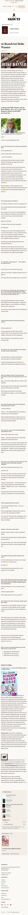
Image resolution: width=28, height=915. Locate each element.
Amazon (24, 782)
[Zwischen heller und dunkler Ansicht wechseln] (16, 6)
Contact (8, 810)
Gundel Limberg (14, 29)
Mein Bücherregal (5, 887)
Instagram (16, 655)
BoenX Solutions (15, 912)
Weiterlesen (8, 641)
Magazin (3, 879)
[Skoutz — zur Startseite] (14, 16)
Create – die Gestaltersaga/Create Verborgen (14, 805)
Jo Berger (4, 850)
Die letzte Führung (11, 795)
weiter (24, 764)
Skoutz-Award (4, 885)
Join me (8, 815)
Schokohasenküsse (5, 668)
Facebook (15, 653)
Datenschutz (4, 895)
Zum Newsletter (4, 907)
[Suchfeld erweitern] (14, 10)
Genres (2, 883)
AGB (2, 897)
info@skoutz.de (4, 874)
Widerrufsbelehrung (5, 899)
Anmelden (21, 6)
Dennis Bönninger (9, 824)
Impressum (3, 893)
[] (3, 796)
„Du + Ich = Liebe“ (16, 109)
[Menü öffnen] (13, 6)
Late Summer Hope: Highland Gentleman (11, 848)
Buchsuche (3, 881)
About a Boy (9, 800)
